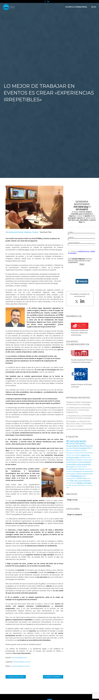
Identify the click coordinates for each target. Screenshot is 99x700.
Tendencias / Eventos (31, 232)
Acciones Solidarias (75, 455)
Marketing (76, 476)
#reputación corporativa (73, 453)
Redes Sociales (84, 483)
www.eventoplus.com (19, 657)
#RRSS (82, 453)
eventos (73, 474)
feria (91, 474)
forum (68, 476)
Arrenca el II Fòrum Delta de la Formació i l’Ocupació (17, 677)
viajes (67, 487)
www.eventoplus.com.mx (21, 666)
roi (67, 485)
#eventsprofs (86, 446)
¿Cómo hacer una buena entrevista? (79, 429)
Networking (81, 478)
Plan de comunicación (80, 480)
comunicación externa (80, 466)
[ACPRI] (79, 326)
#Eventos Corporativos (76, 444)
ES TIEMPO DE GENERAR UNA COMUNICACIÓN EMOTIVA (53, 677)
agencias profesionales (78, 456)
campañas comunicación (83, 460)
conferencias (88, 469)
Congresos (69, 471)
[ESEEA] (79, 368)
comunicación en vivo (78, 465)
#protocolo (70, 450)
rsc (69, 485)
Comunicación (12, 232)
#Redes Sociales (80, 450)
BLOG (94, 7)
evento (68, 473)
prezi (67, 483)
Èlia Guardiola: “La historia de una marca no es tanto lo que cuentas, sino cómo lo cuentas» (79, 423)
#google (69, 448)
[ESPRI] (79, 351)
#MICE (90, 448)
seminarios (74, 485)
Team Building (88, 485)
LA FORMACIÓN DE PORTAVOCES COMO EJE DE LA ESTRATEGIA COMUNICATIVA (79, 410)
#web (68, 455)
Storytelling (81, 485)
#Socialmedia (89, 453)
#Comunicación (76, 441)
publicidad (72, 483)
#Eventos (70, 443)
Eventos (20, 232)
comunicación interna (75, 469)
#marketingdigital (80, 448)
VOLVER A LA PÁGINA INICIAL (76, 7)
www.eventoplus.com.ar (21, 662)
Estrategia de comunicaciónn (83, 471)
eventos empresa (83, 474)
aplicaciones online (85, 457)
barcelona (70, 460)
